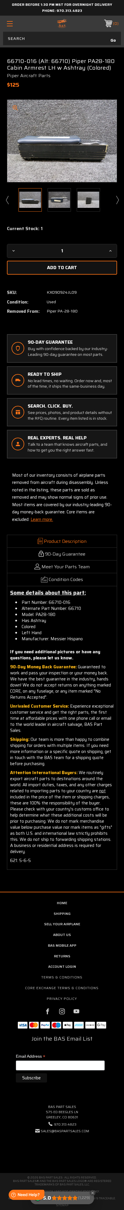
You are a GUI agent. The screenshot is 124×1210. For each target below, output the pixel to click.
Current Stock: (25, 228)
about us (62, 934)
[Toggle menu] (18, 24)
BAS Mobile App (62, 945)
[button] (62, 1148)
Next (117, 199)
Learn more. (42, 519)
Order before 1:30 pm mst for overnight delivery (62, 4)
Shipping (62, 913)
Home (62, 903)
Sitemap (62, 1205)
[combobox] (62, 38)
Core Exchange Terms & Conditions (62, 988)
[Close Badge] (92, 1193)
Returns (62, 956)
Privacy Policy (62, 998)
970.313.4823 (69, 10)
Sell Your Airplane (62, 924)
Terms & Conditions (61, 977)
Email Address (30, 1057)
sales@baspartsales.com (65, 1131)
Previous (7, 199)
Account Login (62, 966)
